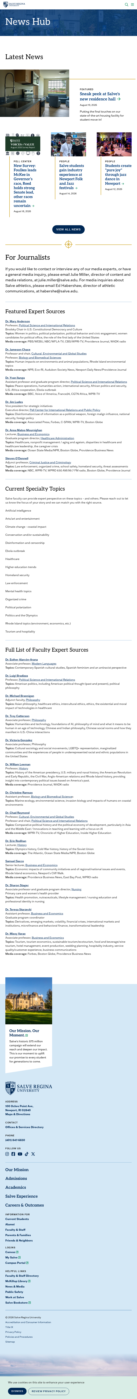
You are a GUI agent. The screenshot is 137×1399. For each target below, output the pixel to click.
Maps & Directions (17, 1114)
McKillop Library (16, 1281)
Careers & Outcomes (24, 1206)
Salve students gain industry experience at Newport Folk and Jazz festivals (71, 177)
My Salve (11, 1257)
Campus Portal (15, 1262)
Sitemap (10, 1341)
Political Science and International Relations (47, 325)
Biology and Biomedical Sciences (40, 357)
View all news (68, 229)
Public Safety (14, 1292)
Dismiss (17, 1391)
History (23, 768)
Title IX (9, 1327)
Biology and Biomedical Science (51, 796)
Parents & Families (18, 1235)
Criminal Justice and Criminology (50, 462)
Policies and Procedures (19, 1336)
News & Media (15, 1286)
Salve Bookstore (16, 1302)
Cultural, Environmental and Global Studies (59, 353)
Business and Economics (33, 434)
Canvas (10, 1252)
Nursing (76, 889)
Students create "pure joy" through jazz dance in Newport (118, 175)
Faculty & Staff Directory (22, 1275)
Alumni (10, 1224)
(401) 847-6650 (15, 1140)
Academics (15, 1188)
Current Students (17, 1219)
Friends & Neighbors (19, 1240)
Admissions (16, 1179)
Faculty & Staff (15, 1229)
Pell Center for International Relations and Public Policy (65, 410)
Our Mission (17, 1170)
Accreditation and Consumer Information (28, 1322)
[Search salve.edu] (126, 5)
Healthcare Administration (57, 438)
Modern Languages (44, 663)
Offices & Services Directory (24, 1127)
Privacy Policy (13, 1332)
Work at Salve (14, 1297)
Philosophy (33, 700)
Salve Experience (21, 1197)
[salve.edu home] (14, 5)
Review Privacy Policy (49, 1391)
